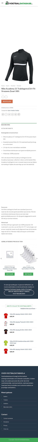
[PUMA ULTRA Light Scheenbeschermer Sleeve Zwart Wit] (9, 254)
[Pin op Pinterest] (15, 114)
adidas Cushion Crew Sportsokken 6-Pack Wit (28, 267)
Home (3, 85)
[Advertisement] (19, 26)
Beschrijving (5, 125)
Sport (7, 85)
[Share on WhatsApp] (3, 114)
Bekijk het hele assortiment (28, 308)
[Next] (37, 262)
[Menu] (2, 3)
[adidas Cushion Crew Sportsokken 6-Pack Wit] (28, 254)
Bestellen (7, 101)
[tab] (19, 125)
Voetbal (13, 85)
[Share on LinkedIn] (18, 114)
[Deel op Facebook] (6, 114)
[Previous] (1, 262)
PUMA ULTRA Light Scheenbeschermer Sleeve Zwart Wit (10, 268)
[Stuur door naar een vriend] (12, 114)
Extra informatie (7, 128)
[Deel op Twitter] (9, 114)
